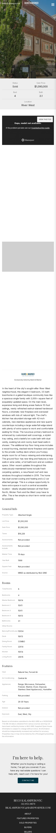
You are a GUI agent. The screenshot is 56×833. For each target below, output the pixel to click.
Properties (28, 214)
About (28, 814)
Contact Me (28, 780)
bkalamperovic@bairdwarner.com (28, 807)
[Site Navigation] (53, 5)
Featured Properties (28, 818)
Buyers (28, 827)
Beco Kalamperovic (28, 800)
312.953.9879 (28, 803)
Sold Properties (28, 823)
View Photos (45, 119)
